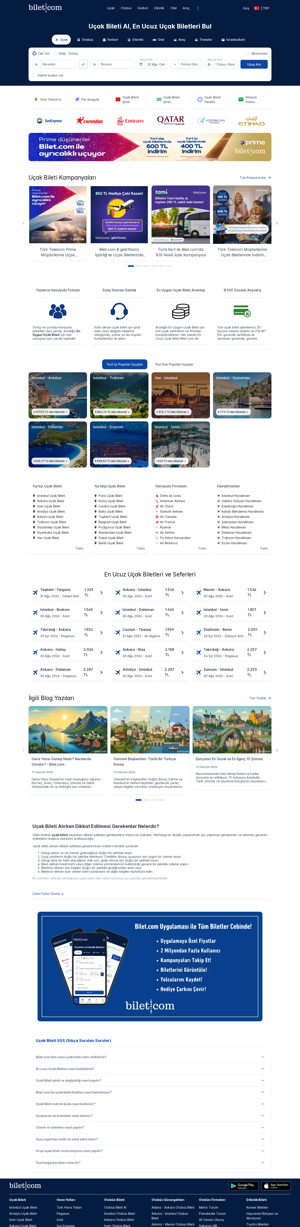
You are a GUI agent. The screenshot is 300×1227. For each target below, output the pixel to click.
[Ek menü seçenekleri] (198, 8)
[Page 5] (162, 266)
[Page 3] (146, 266)
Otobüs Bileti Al (115, 1207)
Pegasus (63, 1213)
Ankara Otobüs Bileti (119, 1220)
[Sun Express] (48, 121)
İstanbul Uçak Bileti (23, 1207)
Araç (186, 8)
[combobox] (58, 64)
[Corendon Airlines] (89, 121)
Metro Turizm (208, 1207)
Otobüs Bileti (114, 1200)
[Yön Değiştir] (83, 64)
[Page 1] (131, 266)
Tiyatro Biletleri (257, 1224)
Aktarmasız (259, 53)
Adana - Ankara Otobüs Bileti (173, 1207)
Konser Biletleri (257, 1207)
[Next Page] (277, 223)
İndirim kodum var (50, 75)
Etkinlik (159, 8)
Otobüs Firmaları (212, 1200)
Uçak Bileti (17, 1200)
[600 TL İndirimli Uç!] (150, 160)
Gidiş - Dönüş (68, 53)
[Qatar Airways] (170, 121)
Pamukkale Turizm (212, 1213)
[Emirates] (129, 121)
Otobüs (126, 8)
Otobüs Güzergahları (168, 1200)
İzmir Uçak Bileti (20, 1220)
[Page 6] (169, 266)
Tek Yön (44, 53)
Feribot (143, 8)
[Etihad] (251, 121)
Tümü (79, 548)
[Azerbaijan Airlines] (210, 121)
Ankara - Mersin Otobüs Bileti (173, 1224)
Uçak (111, 8)
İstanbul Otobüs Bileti (119, 1213)
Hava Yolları (66, 1200)
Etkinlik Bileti (256, 1200)
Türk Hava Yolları (69, 1207)
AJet (60, 1220)
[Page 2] (139, 266)
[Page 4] (154, 266)
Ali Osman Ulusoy (211, 1220)
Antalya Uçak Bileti (23, 1213)
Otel (173, 8)
